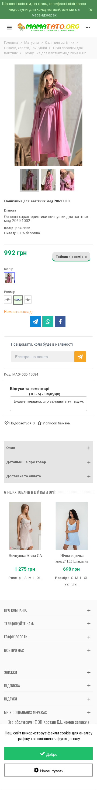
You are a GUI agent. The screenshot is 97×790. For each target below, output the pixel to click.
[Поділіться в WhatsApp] (47, 321)
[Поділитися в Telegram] (35, 321)
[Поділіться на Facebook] (60, 321)
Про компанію (15, 610)
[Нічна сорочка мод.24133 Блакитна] (72, 526)
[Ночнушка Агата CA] (25, 526)
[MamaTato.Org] (48, 27)
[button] (48, 448)
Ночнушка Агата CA (25, 556)
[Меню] (9, 27)
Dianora (10, 210)
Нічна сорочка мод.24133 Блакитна (72, 558)
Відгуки (10, 699)
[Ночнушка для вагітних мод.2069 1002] (29, 180)
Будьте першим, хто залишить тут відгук (49, 401)
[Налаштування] (88, 27)
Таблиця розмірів (71, 257)
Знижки (10, 672)
